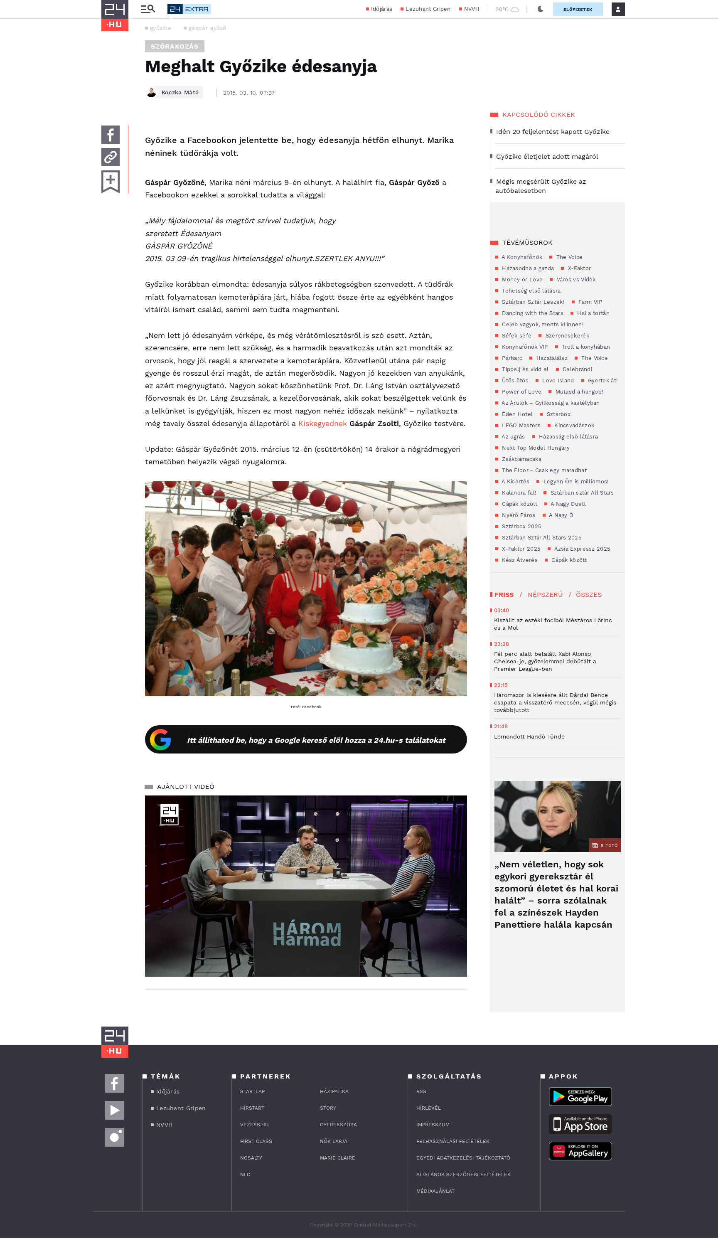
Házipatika (334, 1091)
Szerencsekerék (566, 335)
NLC (245, 1174)
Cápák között (518, 504)
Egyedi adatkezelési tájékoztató (463, 1158)
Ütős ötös (514, 380)
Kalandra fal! (518, 493)
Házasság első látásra (567, 436)
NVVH (471, 9)
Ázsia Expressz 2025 (581, 549)
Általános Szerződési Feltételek (463, 1174)
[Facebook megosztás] (110, 135)
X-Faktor (578, 268)
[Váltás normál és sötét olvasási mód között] (541, 9)
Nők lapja (333, 1141)
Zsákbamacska (520, 459)
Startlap (252, 1091)
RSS (421, 1091)
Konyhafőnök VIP (524, 347)
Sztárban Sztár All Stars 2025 (541, 537)
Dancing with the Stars (531, 313)
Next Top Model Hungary (535, 448)
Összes (589, 594)
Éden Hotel (516, 414)
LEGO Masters (520, 425)
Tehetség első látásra (530, 291)
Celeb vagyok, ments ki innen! (542, 324)
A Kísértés (514, 481)
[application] (306, 886)
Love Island (557, 380)
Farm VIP (589, 302)
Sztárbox (557, 414)
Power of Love (520, 392)
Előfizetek (578, 9)
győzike (160, 28)
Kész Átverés (519, 560)
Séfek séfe (515, 335)
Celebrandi (576, 369)
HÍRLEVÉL (428, 1108)
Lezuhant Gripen (428, 9)
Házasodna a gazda (527, 268)
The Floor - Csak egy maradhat (543, 470)
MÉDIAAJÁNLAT (435, 1191)
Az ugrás (512, 436)
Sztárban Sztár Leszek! (532, 302)
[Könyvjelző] (110, 181)
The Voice (568, 257)
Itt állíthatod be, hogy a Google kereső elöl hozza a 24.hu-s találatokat (316, 740)
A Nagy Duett (567, 504)
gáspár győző (207, 28)
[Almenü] (148, 9)
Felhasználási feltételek (452, 1141)
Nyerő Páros (518, 515)
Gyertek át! (602, 380)
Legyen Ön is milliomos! (575, 481)
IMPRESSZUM (433, 1125)
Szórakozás (175, 46)
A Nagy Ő (561, 515)
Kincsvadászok (573, 425)
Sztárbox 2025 (520, 526)
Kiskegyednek (323, 423)
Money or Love (521, 279)
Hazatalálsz (551, 358)
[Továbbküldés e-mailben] (110, 157)
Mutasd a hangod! (578, 392)
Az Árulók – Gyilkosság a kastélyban (550, 403)
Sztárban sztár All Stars (581, 493)
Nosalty (251, 1158)
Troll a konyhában (585, 347)
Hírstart (252, 1108)
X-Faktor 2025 (520, 549)
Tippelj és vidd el (524, 369)
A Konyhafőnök (521, 257)
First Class (256, 1141)
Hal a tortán (592, 313)
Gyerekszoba (338, 1125)
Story (328, 1108)
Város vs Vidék (575, 279)
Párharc (511, 358)
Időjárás (381, 9)
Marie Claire (337, 1158)
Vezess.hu (254, 1125)
